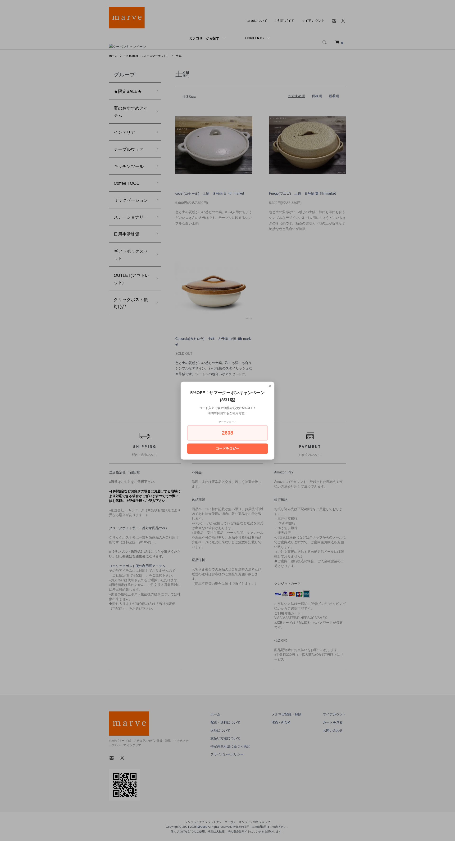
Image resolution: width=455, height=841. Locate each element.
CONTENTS (254, 38)
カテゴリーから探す (204, 38)
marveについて (256, 20)
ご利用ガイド (284, 20)
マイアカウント (313, 20)
